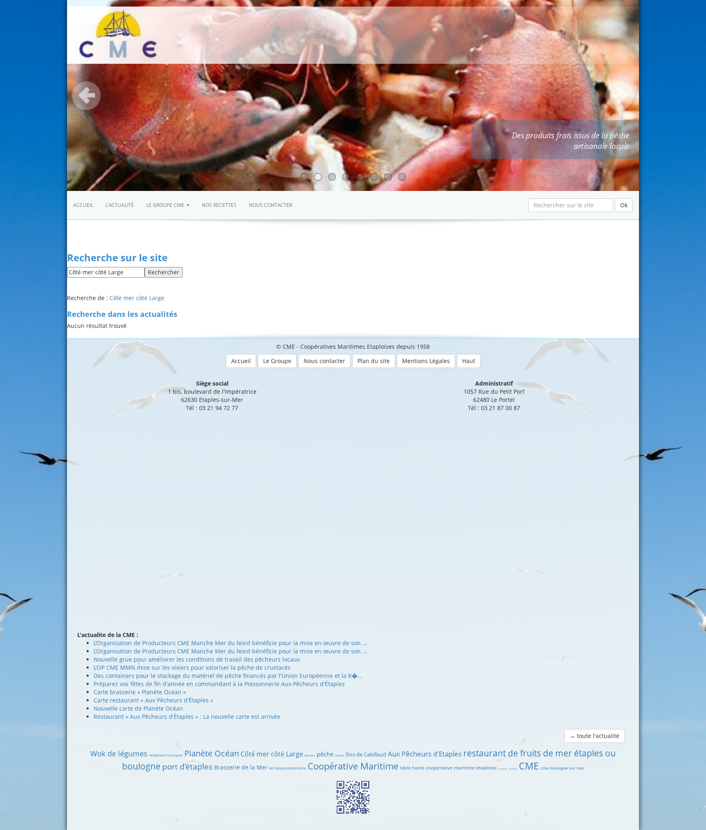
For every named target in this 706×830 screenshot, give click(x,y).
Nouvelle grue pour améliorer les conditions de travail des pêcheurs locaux (197, 659)
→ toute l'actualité (594, 736)
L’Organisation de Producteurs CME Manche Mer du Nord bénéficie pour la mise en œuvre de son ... (230, 643)
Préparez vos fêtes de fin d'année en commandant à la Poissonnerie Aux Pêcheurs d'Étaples (219, 684)
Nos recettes (219, 205)
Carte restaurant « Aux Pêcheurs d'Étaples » (153, 700)
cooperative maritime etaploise (461, 767)
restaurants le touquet (166, 755)
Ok (624, 205)
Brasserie (310, 755)
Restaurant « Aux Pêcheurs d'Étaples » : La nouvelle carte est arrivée (187, 716)
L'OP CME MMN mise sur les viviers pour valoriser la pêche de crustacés (192, 667)
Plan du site (373, 361)
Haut (468, 361)
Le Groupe (277, 361)
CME (529, 765)
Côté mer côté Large (136, 298)
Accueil (83, 205)
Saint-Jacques (502, 769)
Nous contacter (270, 205)
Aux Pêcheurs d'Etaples (425, 753)
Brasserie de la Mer (241, 767)
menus (339, 755)
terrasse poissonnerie (287, 768)
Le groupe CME (165, 205)
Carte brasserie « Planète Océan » (140, 692)
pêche (325, 754)
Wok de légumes (118, 753)
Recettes (513, 768)
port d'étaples (187, 766)
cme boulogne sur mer (562, 768)
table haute (412, 768)
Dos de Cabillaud (366, 754)
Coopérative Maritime (353, 766)
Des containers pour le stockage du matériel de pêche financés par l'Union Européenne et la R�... (228, 676)
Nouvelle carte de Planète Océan (138, 708)
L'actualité (119, 205)
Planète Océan (211, 753)
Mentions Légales (426, 361)
